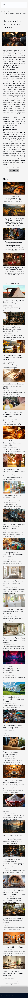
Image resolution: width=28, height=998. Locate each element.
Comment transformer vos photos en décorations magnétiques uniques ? (12, 498)
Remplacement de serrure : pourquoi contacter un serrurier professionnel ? (14, 244)
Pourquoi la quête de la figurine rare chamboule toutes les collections (12, 329)
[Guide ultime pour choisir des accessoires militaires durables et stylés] (14, 515)
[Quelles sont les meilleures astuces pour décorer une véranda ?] (14, 910)
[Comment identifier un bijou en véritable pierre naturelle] (14, 716)
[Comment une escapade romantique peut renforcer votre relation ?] (14, 346)
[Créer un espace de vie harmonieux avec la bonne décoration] (14, 962)
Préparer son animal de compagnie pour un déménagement (11, 754)
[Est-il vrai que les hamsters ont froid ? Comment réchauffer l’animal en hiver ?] (14, 881)
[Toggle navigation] (4, 5)
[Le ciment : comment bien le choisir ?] (14, 800)
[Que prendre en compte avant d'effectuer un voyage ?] (14, 210)
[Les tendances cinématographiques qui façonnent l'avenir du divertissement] (14, 658)
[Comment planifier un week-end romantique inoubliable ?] (14, 460)
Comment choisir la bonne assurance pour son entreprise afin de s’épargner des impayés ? (13, 863)
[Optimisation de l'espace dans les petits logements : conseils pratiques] (14, 629)
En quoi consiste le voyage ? (13, 835)
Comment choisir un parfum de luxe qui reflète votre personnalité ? (13, 443)
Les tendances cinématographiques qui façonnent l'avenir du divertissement (12, 670)
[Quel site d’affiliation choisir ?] (14, 938)
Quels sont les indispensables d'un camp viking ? (13, 302)
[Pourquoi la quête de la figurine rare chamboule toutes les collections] (14, 318)
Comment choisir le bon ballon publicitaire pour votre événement (14, 699)
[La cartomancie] (14, 188)
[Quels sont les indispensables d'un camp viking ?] (14, 291)
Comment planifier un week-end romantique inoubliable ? (14, 470)
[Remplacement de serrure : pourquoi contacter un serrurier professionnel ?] (14, 234)
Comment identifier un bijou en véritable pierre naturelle (13, 727)
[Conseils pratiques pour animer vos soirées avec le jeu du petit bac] (14, 544)
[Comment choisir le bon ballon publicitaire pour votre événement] (14, 688)
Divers (9, 11)
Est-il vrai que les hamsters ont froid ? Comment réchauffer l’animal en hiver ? (14, 892)
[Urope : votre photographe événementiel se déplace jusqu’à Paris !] (14, 403)
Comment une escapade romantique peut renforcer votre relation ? (13, 358)
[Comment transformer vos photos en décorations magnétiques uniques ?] (14, 487)
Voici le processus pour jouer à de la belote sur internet (14, 268)
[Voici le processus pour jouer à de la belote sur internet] (14, 259)
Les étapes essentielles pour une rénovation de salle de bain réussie (13, 612)
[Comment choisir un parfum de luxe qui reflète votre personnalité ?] (14, 432)
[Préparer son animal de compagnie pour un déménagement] (14, 743)
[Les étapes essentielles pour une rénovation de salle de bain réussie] (14, 601)
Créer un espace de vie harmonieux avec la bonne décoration (13, 974)
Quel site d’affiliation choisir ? (14, 947)
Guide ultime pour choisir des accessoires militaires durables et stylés (14, 526)
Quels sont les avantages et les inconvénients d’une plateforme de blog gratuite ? (13, 782)
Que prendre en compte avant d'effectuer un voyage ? (14, 219)
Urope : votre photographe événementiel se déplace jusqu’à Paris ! (12, 414)
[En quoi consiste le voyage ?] (14, 826)
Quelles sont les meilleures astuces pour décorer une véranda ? (13, 921)
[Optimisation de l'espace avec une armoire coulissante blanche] (14, 572)
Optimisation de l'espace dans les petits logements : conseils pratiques (14, 640)
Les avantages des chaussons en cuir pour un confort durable (13, 386)
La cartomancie (14, 196)
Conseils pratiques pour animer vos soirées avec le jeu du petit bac (13, 555)
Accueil (3, 11)
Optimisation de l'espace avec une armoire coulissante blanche (13, 583)
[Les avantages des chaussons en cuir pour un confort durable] (14, 375)
